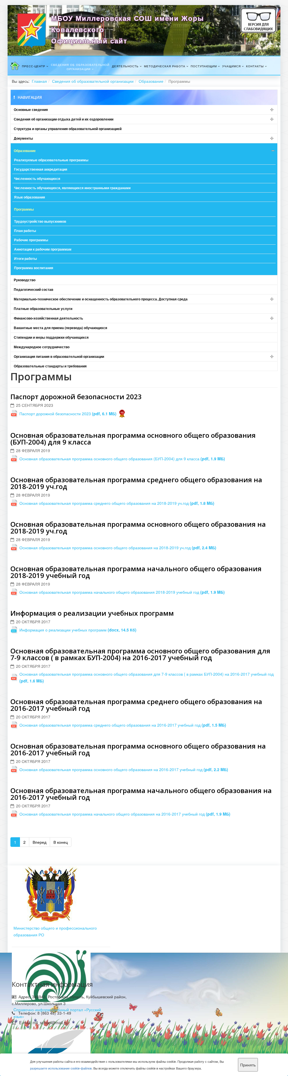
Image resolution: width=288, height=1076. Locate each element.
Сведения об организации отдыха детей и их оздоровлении (63, 119)
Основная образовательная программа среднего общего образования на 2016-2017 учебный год (136, 705)
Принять (248, 1065)
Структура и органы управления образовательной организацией (68, 128)
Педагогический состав (33, 289)
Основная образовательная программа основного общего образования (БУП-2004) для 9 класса (133, 438)
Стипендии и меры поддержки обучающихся (51, 337)
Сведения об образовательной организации (80, 67)
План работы (25, 230)
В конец (60, 842)
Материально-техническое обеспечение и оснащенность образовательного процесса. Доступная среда (101, 299)
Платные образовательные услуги (43, 308)
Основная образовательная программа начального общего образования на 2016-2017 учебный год (141, 794)
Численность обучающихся (37, 178)
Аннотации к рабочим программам (42, 249)
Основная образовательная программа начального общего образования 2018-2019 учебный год (136, 572)
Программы (24, 209)
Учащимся (231, 66)
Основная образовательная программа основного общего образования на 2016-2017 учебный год (138, 749)
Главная (39, 81)
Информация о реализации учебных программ (92, 613)
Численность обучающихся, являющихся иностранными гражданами (72, 187)
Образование (151, 81)
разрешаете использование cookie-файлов (61, 1068)
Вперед (39, 842)
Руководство (24, 279)
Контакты (255, 66)
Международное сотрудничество (41, 346)
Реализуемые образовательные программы (51, 159)
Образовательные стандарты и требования (50, 366)
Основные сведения (31, 109)
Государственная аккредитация (40, 169)
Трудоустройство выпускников (40, 221)
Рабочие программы (31, 239)
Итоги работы (25, 258)
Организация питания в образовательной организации (59, 356)
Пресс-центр (33, 66)
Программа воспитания (33, 267)
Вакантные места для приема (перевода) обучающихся (60, 327)
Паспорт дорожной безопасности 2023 (76, 396)
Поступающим (204, 66)
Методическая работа (164, 66)
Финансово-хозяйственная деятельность (48, 318)
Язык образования (29, 197)
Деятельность (125, 66)
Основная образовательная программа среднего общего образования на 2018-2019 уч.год (136, 483)
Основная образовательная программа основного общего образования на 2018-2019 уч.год (138, 527)
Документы (23, 138)
